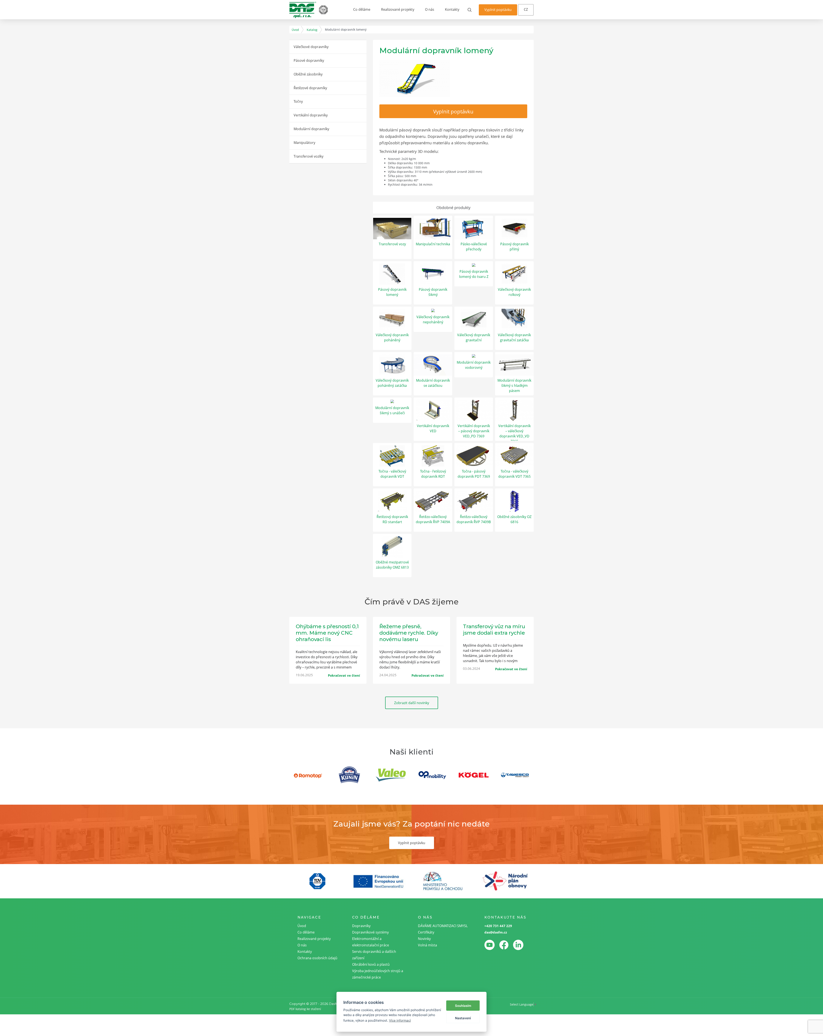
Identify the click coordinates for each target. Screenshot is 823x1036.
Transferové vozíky (308, 156)
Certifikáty (426, 932)
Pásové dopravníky (309, 60)
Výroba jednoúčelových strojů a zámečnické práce (377, 974)
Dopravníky (361, 925)
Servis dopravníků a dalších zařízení (374, 954)
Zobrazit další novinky (411, 702)
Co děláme (361, 9)
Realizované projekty (397, 9)
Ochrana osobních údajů (317, 958)
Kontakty (452, 9)
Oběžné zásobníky (308, 74)
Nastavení (463, 1018)
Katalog (312, 30)
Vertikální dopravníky (311, 115)
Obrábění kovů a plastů (371, 964)
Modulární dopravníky (311, 128)
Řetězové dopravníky (310, 88)
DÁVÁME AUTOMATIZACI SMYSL (443, 925)
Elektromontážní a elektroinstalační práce (370, 941)
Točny (298, 101)
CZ (526, 9)
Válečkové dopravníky (311, 46)
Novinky (424, 938)
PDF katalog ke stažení (305, 1009)
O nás (429, 9)
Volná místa (427, 945)
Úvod (295, 30)
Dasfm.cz (336, 1004)
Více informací (400, 1020)
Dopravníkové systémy (370, 932)
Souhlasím (463, 1006)
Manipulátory (304, 142)
